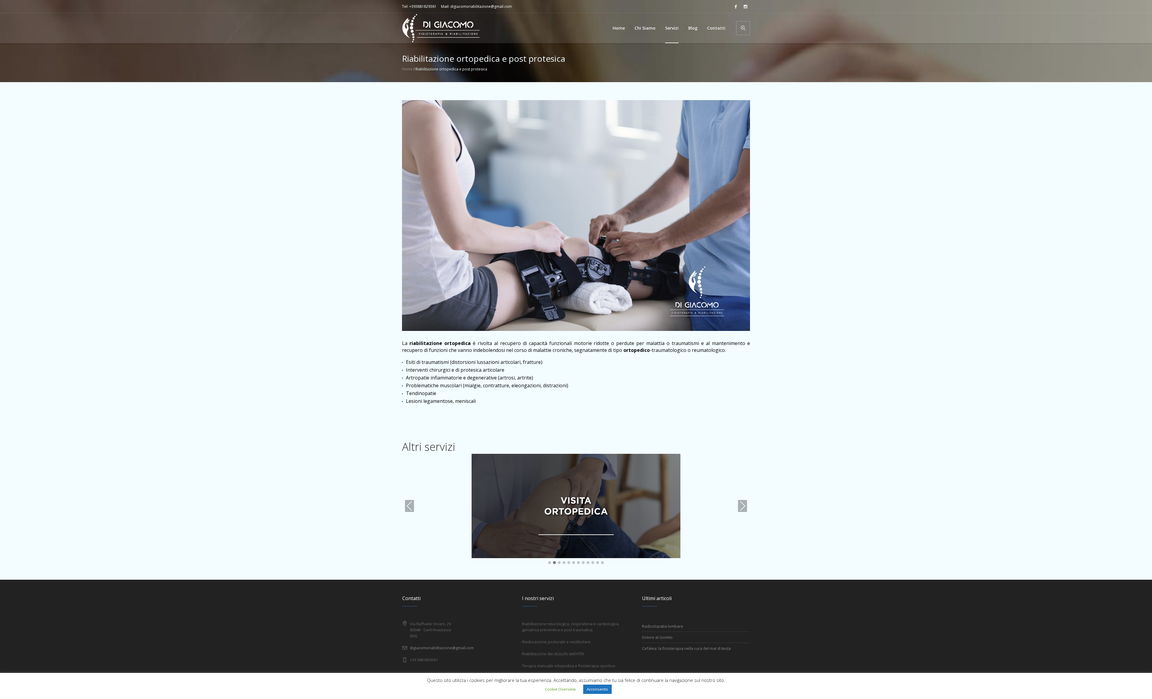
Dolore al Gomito (657, 637)
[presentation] (409, 506)
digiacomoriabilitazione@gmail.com (481, 6)
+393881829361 (422, 6)
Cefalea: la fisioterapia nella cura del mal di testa (686, 648)
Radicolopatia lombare (662, 626)
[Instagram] (745, 6)
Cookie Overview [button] (560, 689)
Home (407, 69)
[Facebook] (735, 6)
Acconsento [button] (597, 689)
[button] (549, 563)
